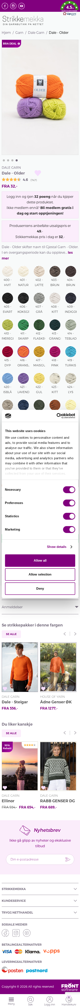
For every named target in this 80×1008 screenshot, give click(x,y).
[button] (69, 9)
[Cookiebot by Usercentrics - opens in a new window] (57, 416)
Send (68, 859)
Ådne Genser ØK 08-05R (56, 702)
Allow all (40, 560)
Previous (64, 634)
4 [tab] (17, 160)
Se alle (11, 634)
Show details (56, 547)
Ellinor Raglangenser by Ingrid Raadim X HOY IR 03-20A (18, 801)
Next (75, 634)
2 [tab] (8, 160)
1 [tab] (4, 160)
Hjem (6, 32)
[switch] (69, 503)
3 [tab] (12, 160)
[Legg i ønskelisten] (38, 173)
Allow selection (40, 574)
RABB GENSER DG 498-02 (57, 801)
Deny (40, 588)
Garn (19, 32)
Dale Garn (36, 32)
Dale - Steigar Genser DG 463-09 (19, 702)
